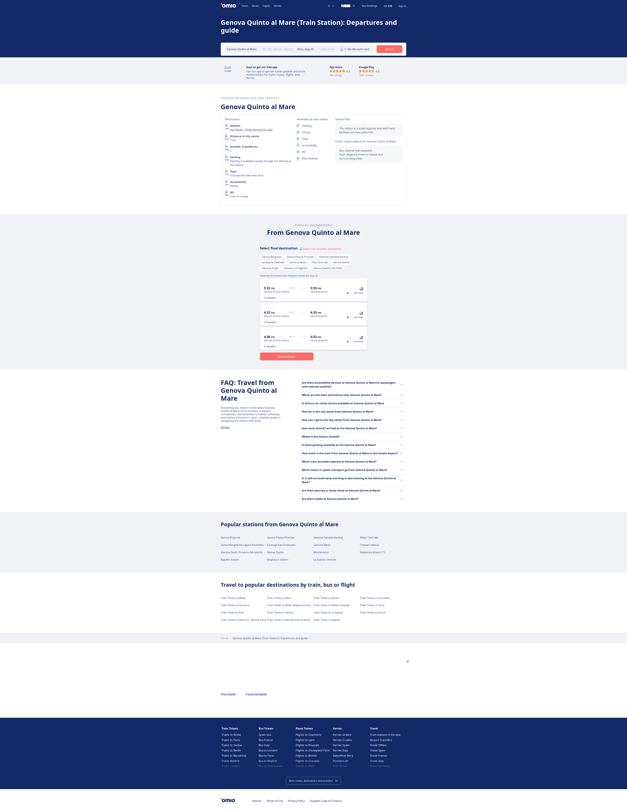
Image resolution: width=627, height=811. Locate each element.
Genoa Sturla (341, 262)
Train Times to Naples (327, 620)
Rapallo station (230, 559)
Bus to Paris (266, 755)
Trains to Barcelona (234, 755)
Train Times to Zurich (373, 612)
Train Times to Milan (233, 598)
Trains (244, 5)
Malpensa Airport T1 (372, 552)
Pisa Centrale (320, 262)
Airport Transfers (381, 740)
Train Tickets (230, 728)
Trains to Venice (232, 745)
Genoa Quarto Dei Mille (327, 268)
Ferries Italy (340, 750)
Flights (266, 5)
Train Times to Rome (326, 598)
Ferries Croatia (342, 740)
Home (224, 638)
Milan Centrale (369, 537)
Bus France (266, 740)
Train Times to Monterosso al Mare (288, 620)
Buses (255, 5)
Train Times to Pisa (232, 612)
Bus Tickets (266, 728)
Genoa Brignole (271, 257)
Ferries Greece (342, 735)
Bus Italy (264, 745)
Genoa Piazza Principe (300, 257)
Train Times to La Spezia (328, 612)
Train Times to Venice (280, 612)
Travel (374, 728)
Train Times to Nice (279, 598)
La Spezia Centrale (273, 262)
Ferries (277, 5)
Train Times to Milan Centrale (332, 605)
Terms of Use (275, 801)
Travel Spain (378, 750)
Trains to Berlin (231, 750)
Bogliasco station (277, 559)
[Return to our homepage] (231, 5)
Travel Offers (378, 745)
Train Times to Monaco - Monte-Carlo (244, 620)
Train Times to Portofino (375, 598)
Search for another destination (322, 249)
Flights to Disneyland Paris (313, 750)
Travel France (378, 755)
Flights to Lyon (305, 740)
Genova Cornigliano (295, 268)
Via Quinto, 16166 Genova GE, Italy (251, 129)
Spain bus (265, 735)
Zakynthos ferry (343, 755)
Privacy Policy (296, 801)
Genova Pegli (270, 268)
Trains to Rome (231, 735)
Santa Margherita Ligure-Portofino (242, 545)
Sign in (402, 6)
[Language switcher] (348, 6)
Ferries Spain (341, 745)
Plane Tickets (304, 728)
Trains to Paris (231, 740)
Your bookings (369, 6)
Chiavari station (369, 545)
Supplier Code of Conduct (326, 801)
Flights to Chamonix (308, 735)
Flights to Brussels (307, 745)
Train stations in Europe (385, 735)
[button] (306, 49)
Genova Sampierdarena (333, 257)
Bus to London (268, 750)
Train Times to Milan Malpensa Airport (290, 605)
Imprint (256, 801)
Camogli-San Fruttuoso (281, 545)
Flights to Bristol (306, 755)
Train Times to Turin (372, 605)
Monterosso (321, 552)
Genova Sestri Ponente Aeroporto (242, 552)
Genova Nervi (298, 262)
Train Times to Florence (235, 605)
